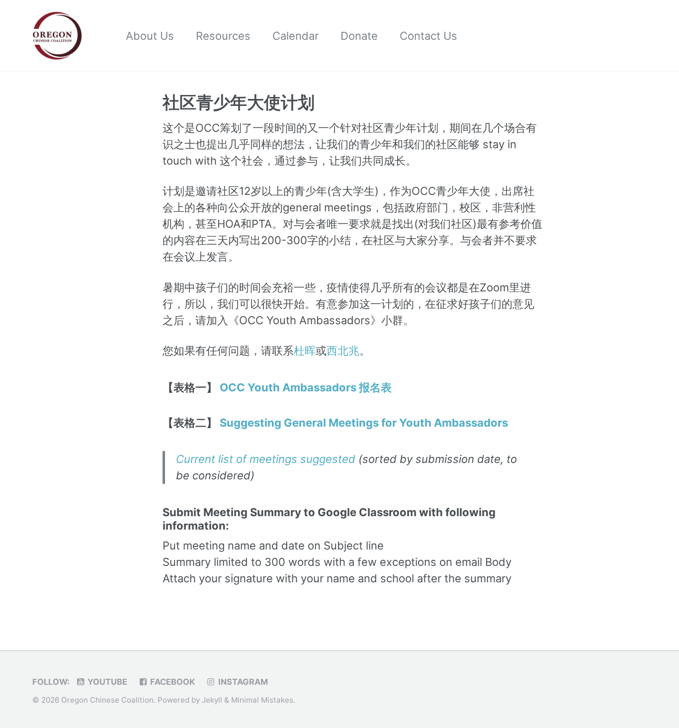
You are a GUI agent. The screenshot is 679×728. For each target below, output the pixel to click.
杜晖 (305, 350)
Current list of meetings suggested (265, 459)
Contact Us (428, 35)
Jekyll (212, 700)
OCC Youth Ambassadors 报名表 (306, 387)
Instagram (242, 682)
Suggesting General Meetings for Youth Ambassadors (364, 422)
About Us (150, 35)
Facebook (171, 682)
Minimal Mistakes (262, 700)
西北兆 (343, 350)
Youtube (106, 682)
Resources (223, 35)
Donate (359, 35)
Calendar (295, 35)
